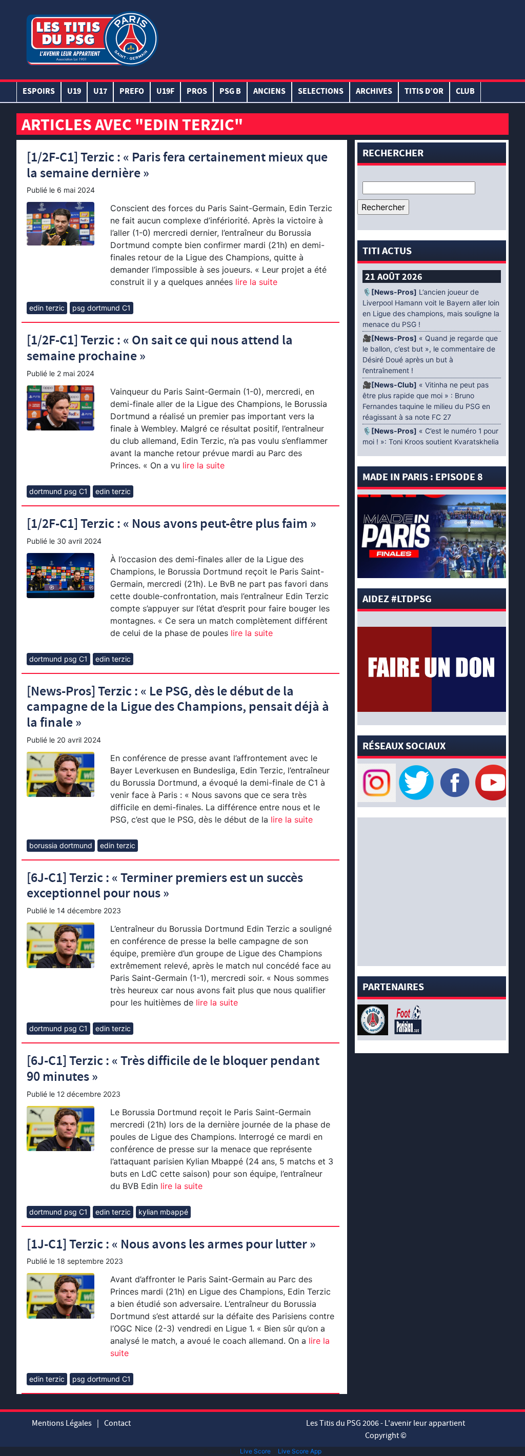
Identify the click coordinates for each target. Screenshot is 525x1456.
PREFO (131, 92)
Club (465, 92)
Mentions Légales (62, 1423)
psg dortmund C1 (101, 307)
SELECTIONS (321, 92)
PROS (197, 92)
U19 (74, 92)
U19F (165, 92)
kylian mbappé (163, 1211)
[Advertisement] (333, 37)
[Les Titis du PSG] (92, 37)
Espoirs (39, 92)
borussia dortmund (60, 845)
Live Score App (299, 1451)
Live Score (255, 1451)
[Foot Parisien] (406, 1019)
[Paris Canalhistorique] (374, 1019)
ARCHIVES (374, 92)
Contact (117, 1423)
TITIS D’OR (424, 92)
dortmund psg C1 (58, 491)
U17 (100, 92)
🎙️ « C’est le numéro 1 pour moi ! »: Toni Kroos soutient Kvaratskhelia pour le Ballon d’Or (430, 442)
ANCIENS (269, 92)
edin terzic (47, 307)
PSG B (230, 92)
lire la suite (255, 282)
